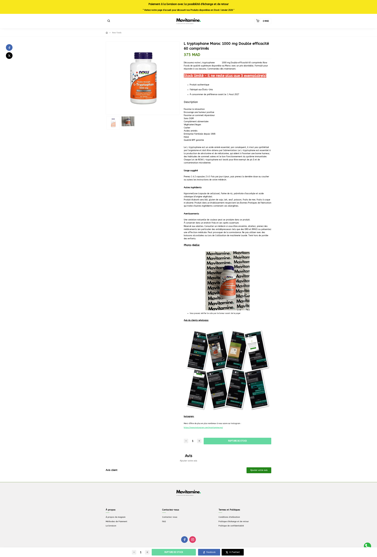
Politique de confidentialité (231, 526)
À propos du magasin (115, 517)
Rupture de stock (237, 441)
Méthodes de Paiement (116, 521)
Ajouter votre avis (259, 470)
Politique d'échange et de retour (234, 521)
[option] (142, 78)
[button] (109, 21)
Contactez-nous (169, 517)
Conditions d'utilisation (229, 517)
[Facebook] (9, 47)
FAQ (164, 521)
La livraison (111, 526)
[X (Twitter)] (9, 55)
